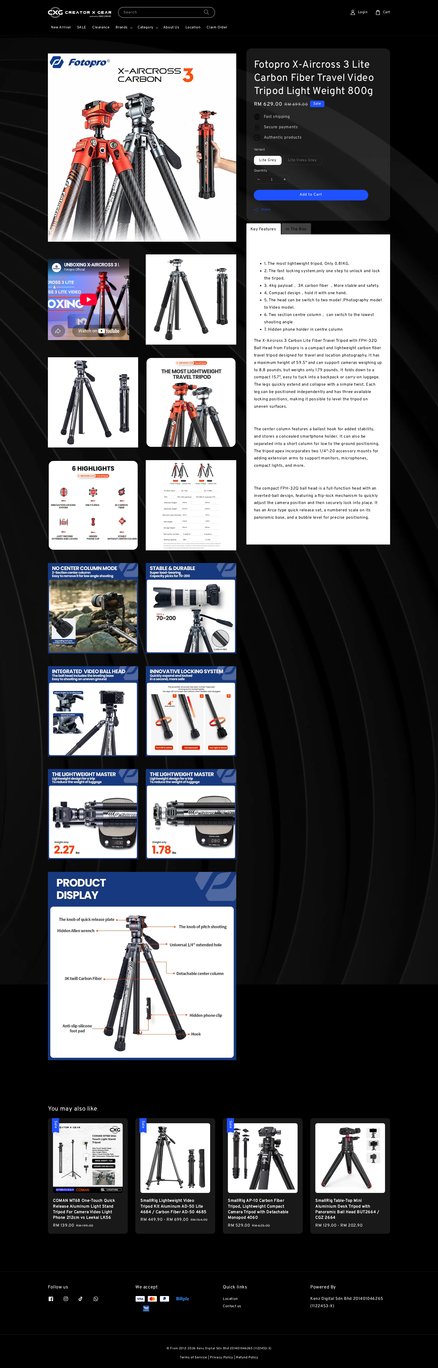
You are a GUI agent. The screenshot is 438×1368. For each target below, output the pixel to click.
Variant (259, 150)
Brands (122, 27)
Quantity (260, 171)
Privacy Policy (221, 1358)
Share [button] (266, 210)
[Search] (206, 12)
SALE (81, 27)
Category (145, 27)
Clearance (101, 27)
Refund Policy (247, 1358)
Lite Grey (267, 160)
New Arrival (61, 27)
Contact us (232, 1306)
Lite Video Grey (302, 160)
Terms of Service (193, 1358)
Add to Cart (311, 194)
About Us (171, 27)
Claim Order (217, 27)
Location (193, 27)
